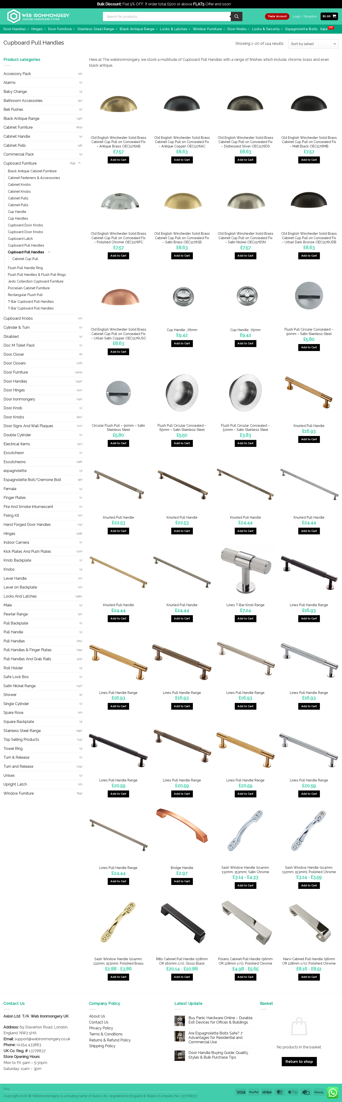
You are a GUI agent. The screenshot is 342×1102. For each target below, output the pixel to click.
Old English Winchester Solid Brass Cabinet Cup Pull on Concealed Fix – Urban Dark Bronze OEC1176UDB (309, 237)
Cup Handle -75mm (245, 330)
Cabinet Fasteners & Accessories (34, 178)
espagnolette (15, 470)
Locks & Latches (173, 29)
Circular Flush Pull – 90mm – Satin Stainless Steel (118, 427)
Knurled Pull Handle (309, 426)
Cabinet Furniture (18, 127)
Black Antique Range (137, 29)
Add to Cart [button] (118, 159)
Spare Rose (13, 712)
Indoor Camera (16, 542)
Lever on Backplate (20, 587)
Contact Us (98, 1022)
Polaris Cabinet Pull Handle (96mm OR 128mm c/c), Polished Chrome (245, 961)
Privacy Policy (101, 1028)
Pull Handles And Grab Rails (27, 659)
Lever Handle (15, 578)
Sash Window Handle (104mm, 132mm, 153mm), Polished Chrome (309, 869)
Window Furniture (207, 29)
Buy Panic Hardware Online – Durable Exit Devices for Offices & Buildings (220, 1020)
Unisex (9, 775)
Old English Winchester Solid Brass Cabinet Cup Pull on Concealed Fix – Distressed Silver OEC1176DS (245, 142)
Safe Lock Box (16, 677)
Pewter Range (15, 614)
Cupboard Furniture (20, 163)
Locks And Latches (20, 596)
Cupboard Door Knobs (25, 225)
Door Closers (14, 363)
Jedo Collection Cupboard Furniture (36, 281)
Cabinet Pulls (14, 145)
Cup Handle (17, 212)
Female (9, 489)
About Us (97, 1016)
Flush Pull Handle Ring (25, 268)
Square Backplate (18, 721)
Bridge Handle (182, 868)
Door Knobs (237, 29)
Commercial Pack (18, 154)
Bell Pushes (13, 109)
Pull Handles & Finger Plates (27, 650)
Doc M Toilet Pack (19, 345)
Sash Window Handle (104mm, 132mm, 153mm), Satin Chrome (245, 869)
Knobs (9, 569)
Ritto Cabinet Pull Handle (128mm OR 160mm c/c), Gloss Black (182, 961)
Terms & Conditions (106, 1034)
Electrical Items (16, 444)
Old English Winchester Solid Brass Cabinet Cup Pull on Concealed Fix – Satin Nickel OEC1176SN (245, 237)
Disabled (11, 336)
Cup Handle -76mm (182, 330)
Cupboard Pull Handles (26, 245)
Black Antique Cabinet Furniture (32, 171)
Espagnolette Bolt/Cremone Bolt (32, 480)
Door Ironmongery (19, 399)
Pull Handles (14, 641)
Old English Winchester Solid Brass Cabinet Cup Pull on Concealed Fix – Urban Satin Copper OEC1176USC (118, 333)
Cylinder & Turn (16, 327)
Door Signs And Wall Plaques (28, 426)
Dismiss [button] (238, 4)
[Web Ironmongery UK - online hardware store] (38, 16)
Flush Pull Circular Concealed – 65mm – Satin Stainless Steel (182, 427)
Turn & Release (16, 757)
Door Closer (13, 354)
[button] (329, 16)
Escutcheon (13, 453)
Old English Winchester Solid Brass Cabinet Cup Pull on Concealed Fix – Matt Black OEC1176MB (309, 142)
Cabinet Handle (16, 136)
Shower (10, 694)
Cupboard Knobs (18, 318)
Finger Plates (14, 497)
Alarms (9, 82)
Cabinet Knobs (19, 184)
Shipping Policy (102, 1046)
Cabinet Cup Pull (25, 259)
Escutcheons (14, 462)
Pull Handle (13, 632)
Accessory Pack (17, 74)
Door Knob (12, 408)
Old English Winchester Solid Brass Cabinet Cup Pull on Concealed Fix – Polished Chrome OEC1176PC (118, 237)
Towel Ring (13, 748)
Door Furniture (60, 29)
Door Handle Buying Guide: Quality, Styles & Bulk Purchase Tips (218, 1054)
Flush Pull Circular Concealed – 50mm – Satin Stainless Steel (245, 427)
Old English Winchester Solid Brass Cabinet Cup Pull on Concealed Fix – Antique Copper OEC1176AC (182, 142)
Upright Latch (15, 784)
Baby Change (15, 91)
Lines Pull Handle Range (309, 605)
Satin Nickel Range (19, 686)
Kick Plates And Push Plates (27, 551)
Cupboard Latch (20, 239)
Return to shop (299, 1061)
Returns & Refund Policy (110, 1040)
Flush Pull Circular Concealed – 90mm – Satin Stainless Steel (309, 331)
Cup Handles (18, 218)
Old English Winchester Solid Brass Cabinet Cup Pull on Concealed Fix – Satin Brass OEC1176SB (182, 237)
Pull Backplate (15, 623)
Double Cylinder (17, 435)
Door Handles (14, 29)
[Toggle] (79, 163)
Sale (324, 29)
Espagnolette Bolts (301, 29)
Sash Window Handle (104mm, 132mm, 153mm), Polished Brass (118, 961)
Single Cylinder (16, 704)
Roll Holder (13, 668)
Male (7, 605)
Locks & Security (266, 29)
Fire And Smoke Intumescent (28, 506)
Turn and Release (18, 766)
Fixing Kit (11, 515)
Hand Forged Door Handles (27, 524)
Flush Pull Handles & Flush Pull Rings (37, 274)
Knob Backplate (17, 560)
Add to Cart (245, 885)
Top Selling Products (21, 739)
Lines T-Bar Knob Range (246, 605)
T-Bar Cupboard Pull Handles (31, 301)
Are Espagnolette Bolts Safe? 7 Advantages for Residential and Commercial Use (215, 1037)
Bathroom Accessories (23, 100)
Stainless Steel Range (95, 29)
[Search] (236, 16)
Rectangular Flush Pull (25, 295)
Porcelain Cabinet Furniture (29, 288)
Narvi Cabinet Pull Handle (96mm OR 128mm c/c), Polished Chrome (309, 961)
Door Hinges (14, 390)
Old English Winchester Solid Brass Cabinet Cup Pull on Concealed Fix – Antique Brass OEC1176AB (118, 142)
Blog (6, 1088)
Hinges (37, 29)
